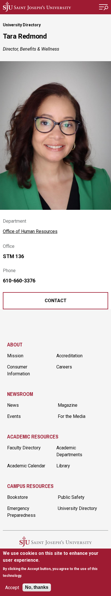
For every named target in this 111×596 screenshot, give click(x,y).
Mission (15, 355)
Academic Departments (69, 451)
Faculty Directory (24, 448)
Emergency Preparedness (21, 512)
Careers (64, 367)
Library (63, 466)
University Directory (22, 25)
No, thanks (36, 587)
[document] (55, 564)
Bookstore (17, 497)
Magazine (67, 405)
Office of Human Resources (30, 231)
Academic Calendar (26, 466)
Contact (56, 300)
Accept (12, 587)
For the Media (71, 416)
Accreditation (69, 355)
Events (14, 416)
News (13, 405)
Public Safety (71, 497)
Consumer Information (18, 370)
